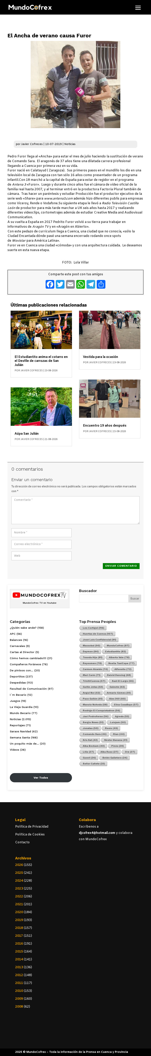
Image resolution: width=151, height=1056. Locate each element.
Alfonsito (123, 669)
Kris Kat (90, 740)
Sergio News (93, 722)
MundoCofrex (118, 645)
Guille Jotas (93, 687)
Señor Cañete (94, 763)
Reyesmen (92, 663)
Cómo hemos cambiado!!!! (28, 658)
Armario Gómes (119, 692)
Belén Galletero (114, 757)
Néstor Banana (115, 740)
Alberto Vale (119, 657)
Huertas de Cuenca (98, 633)
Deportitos (17, 676)
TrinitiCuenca (94, 681)
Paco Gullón (93, 698)
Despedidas (18, 682)
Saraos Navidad (20, 731)
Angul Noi (91, 692)
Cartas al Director (22, 652)
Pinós (117, 746)
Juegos (15, 700)
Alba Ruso (109, 751)
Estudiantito (115, 651)
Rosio (111, 728)
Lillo (88, 751)
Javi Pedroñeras (96, 716)
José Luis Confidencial (99, 639)
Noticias (70, 144)
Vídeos (14, 749)
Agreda (122, 716)
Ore (130, 751)
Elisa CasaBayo (126, 704)
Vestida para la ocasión (100, 357)
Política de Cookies (30, 834)
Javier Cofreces (32, 144)
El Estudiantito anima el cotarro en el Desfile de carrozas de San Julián (41, 361)
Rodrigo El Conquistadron (101, 710)
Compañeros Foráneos (25, 664)
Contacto (22, 842)
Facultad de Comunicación (28, 688)
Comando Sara (95, 734)
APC (13, 633)
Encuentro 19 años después (104, 426)
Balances (16, 639)
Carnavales (17, 646)
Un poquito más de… (24, 743)
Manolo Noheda (95, 704)
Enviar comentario (121, 566)
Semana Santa (20, 737)
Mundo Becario (20, 713)
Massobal (91, 645)
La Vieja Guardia (21, 707)
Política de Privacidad (31, 827)
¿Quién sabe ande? (23, 627)
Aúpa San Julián (27, 434)
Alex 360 (117, 698)
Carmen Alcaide (95, 669)
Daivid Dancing (119, 675)
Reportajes (17, 725)
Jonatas (91, 728)
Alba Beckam (94, 746)
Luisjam (118, 722)
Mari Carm (91, 675)
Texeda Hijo (92, 657)
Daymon (91, 651)
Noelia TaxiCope (121, 663)
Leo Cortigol (93, 627)
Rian (119, 734)
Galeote (117, 687)
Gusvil (89, 757)
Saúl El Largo (123, 681)
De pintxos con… (21, 670)
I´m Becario (18, 694)
